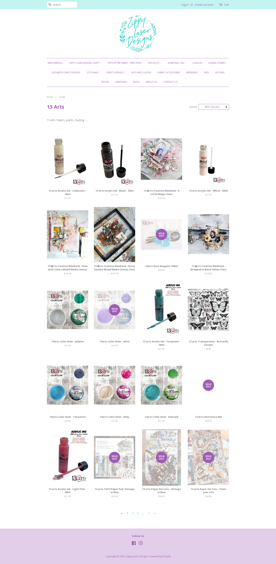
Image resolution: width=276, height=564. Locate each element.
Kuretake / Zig (176, 62)
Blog (136, 81)
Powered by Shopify (160, 556)
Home (50, 97)
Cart (226, 4)
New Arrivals (55, 62)
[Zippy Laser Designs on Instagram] (141, 543)
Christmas (121, 81)
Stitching (93, 72)
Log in (185, 4)
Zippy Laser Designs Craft (84, 62)
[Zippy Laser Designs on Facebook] (134, 543)
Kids (206, 72)
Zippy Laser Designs (137, 556)
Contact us (170, 81)
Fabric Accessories (169, 72)
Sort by (193, 106)
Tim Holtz (154, 62)
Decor (105, 81)
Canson (197, 62)
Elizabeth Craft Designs (66, 72)
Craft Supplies (115, 72)
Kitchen (219, 72)
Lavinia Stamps (217, 62)
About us (151, 81)
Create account (204, 4)
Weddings (192, 72)
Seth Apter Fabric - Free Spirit (125, 62)
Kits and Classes (141, 72)
